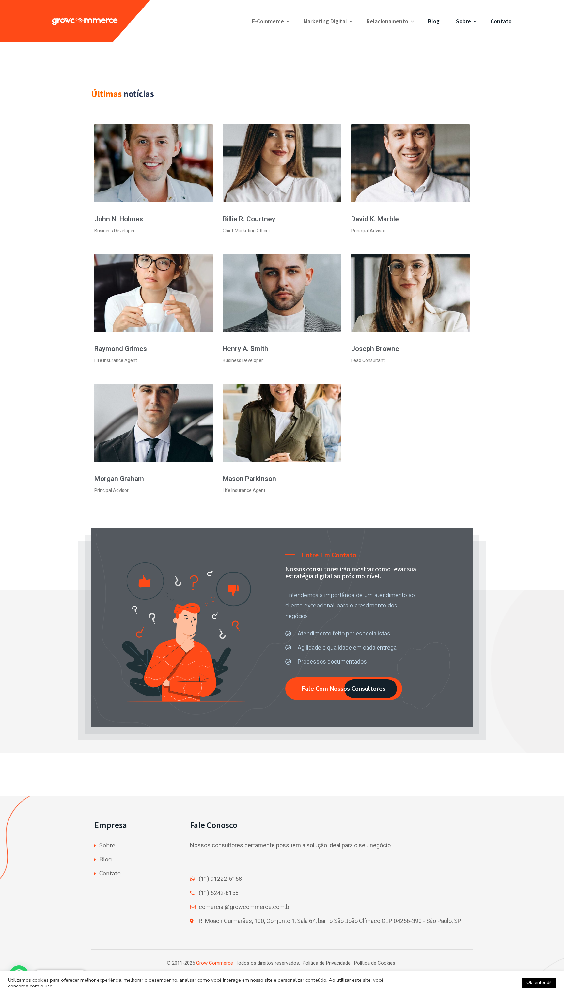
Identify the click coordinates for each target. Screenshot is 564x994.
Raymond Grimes (120, 349)
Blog (434, 21)
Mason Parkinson (249, 478)
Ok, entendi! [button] (538, 982)
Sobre (463, 21)
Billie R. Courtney (249, 219)
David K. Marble (375, 219)
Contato (501, 21)
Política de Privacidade (327, 963)
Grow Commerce (214, 963)
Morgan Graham (119, 478)
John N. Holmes (118, 219)
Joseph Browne (375, 349)
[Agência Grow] (101, 21)
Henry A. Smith (245, 349)
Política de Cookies (374, 963)
